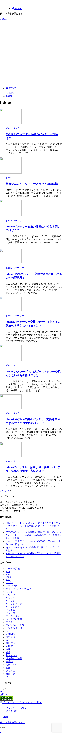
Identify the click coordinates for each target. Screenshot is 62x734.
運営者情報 (11, 711)
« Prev (3, 491)
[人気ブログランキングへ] (6, 700)
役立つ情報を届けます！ (12, 722)
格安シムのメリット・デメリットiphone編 (32, 183)
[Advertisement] (31, 53)
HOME (12, 88)
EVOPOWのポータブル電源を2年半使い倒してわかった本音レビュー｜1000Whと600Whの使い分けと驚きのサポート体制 (34, 535)
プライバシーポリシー (17, 708)
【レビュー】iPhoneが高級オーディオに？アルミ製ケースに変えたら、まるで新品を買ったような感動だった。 (33, 526)
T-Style (3, 19)
